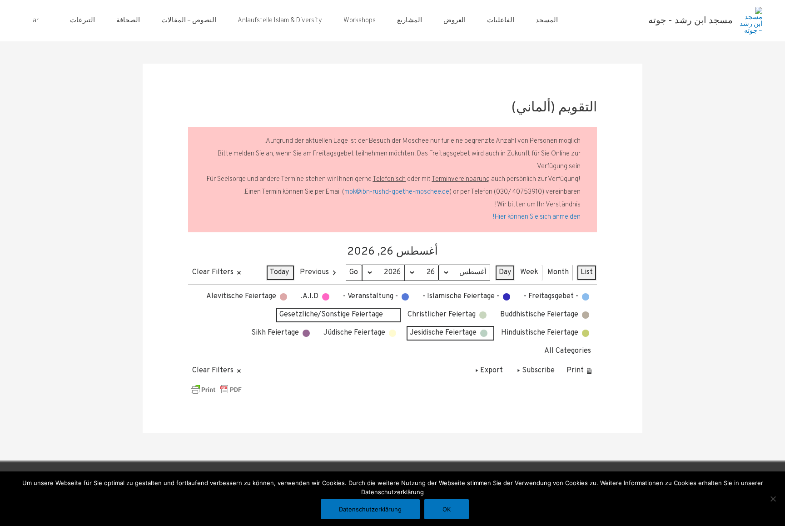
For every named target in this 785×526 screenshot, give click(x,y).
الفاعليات (500, 20)
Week (529, 272)
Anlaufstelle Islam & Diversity (280, 20)
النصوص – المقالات (188, 20)
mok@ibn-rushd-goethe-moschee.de (396, 192)
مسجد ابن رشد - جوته (690, 21)
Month (558, 272)
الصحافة (128, 20)
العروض (454, 20)
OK (446, 509)
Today (279, 272)
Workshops (359, 20)
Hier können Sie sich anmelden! (536, 217)
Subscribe (538, 370)
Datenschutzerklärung (370, 509)
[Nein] (773, 498)
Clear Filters (213, 272)
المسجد (547, 20)
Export (491, 370)
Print (579, 372)
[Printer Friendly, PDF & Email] (216, 389)
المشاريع (409, 20)
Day (505, 272)
